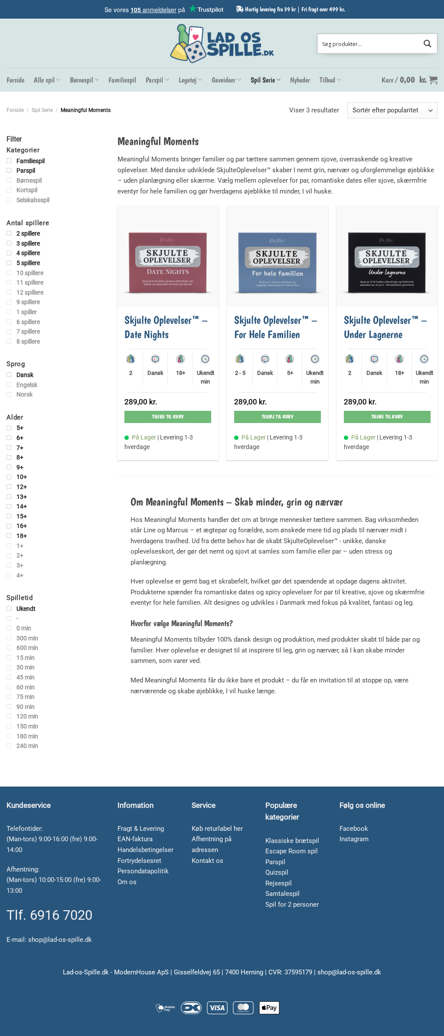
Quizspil (276, 872)
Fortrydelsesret (139, 861)
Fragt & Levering (141, 829)
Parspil (154, 79)
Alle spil (44, 79)
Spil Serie (263, 79)
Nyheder (300, 79)
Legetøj (187, 79)
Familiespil (122, 79)
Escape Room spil (291, 851)
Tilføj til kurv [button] (167, 417)
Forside (15, 79)
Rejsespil (278, 883)
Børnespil (81, 79)
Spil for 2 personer (292, 904)
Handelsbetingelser (145, 850)
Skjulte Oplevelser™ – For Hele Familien (275, 327)
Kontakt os (207, 861)
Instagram (354, 839)
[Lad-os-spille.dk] (222, 43)
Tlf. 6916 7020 (49, 915)
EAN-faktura (135, 839)
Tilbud (327, 79)
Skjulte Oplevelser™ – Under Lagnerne (385, 327)
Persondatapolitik (143, 871)
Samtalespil (282, 894)
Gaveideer (223, 79)
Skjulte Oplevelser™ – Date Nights (166, 327)
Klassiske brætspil (292, 841)
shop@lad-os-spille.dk (60, 940)
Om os (127, 882)
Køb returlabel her (217, 829)
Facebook (354, 829)
